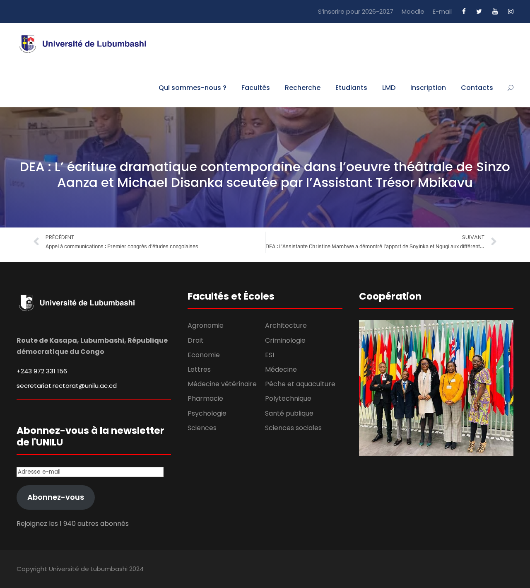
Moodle (413, 11)
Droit (196, 340)
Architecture (286, 325)
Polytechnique (288, 398)
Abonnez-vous (55, 497)
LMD (388, 87)
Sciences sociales (293, 428)
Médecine (281, 369)
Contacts (477, 87)
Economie (204, 355)
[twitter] (479, 11)
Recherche (302, 87)
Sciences (202, 428)
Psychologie (207, 413)
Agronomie (206, 325)
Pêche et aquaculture (300, 384)
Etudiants (351, 87)
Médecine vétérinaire (222, 384)
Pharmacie (205, 398)
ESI (269, 355)
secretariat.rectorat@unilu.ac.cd (67, 385)
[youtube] (495, 11)
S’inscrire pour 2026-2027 (355, 11)
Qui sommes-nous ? (192, 87)
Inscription (428, 87)
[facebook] (464, 11)
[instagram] (510, 11)
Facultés (255, 87)
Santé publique (289, 413)
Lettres (199, 369)
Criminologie (285, 340)
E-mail (442, 11)
